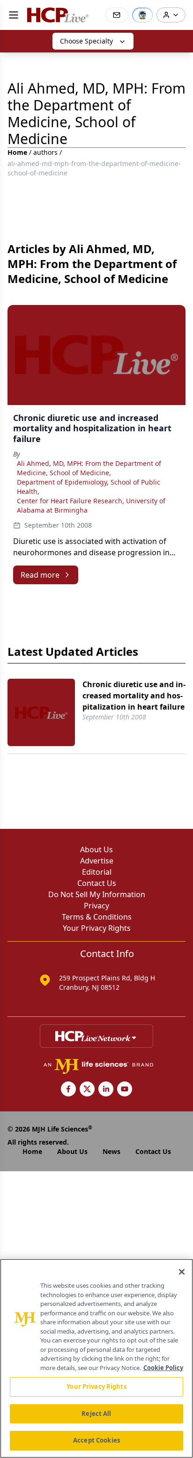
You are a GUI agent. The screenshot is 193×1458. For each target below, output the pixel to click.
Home (17, 152)
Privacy (96, 905)
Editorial (96, 872)
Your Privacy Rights (97, 928)
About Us (96, 849)
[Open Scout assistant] (142, 14)
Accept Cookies (96, 1440)
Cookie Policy (163, 1368)
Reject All (96, 1413)
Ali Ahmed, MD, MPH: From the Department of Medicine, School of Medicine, (89, 468)
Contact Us (96, 883)
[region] (96, 1358)
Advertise (96, 861)
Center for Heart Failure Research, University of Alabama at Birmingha (91, 505)
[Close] (181, 1272)
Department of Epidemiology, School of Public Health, (88, 487)
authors (45, 152)
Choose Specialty (86, 40)
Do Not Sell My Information (96, 894)
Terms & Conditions (97, 917)
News (111, 1151)
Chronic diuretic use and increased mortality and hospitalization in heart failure (134, 695)
